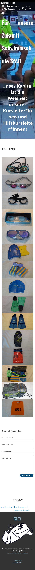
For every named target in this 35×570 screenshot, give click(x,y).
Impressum (18, 560)
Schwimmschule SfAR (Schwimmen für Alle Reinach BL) (9, 7)
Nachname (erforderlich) (7, 444)
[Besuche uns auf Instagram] (15, 519)
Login (22, 7)
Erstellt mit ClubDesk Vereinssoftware (17, 553)
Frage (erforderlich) (6, 458)
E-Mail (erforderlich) (6, 451)
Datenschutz (17, 563)
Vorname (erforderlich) (7, 437)
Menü (30, 8)
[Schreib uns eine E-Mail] (19, 519)
